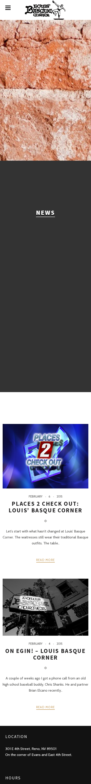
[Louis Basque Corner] (45, 10)
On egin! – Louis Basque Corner (45, 654)
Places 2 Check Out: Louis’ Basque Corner (45, 507)
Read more (45, 560)
